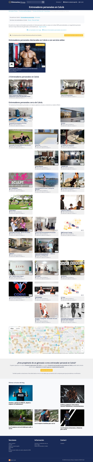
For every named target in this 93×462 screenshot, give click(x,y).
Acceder (82, 2)
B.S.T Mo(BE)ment (13, 188)
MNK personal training (66, 232)
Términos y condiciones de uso (41, 443)
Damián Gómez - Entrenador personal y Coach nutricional (23, 68)
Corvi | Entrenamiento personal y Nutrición (19, 297)
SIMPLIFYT (11, 253)
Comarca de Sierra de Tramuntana (41, 11)
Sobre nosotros (12, 443)
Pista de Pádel (35, 20)
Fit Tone (63, 297)
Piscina (29, 20)
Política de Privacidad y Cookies (41, 446)
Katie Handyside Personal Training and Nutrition (44, 189)
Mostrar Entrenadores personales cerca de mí (54, 30)
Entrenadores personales (27, 17)
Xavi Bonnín (64, 276)
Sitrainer (63, 123)
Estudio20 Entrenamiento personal (17, 123)
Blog (10, 448)
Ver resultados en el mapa (34, 30)
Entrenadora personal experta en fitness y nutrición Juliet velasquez (71, 319)
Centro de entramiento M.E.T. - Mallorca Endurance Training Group (45, 254)
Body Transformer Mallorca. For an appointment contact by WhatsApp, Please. (20, 96)
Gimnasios (37, 17)
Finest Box (37, 145)
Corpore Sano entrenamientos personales (45, 232)
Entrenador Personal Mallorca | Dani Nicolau (20, 145)
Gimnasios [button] (58, 2)
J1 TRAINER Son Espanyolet (67, 145)
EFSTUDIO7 (38, 276)
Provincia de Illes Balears (25, 11)
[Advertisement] (66, 56)
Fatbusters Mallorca (66, 210)
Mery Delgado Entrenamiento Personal (70, 188)
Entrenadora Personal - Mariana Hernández (19, 232)
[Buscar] (43, 2)
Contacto (62, 443)
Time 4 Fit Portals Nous (67, 95)
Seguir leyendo (42, 26)
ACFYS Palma (12, 210)
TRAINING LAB (64, 166)
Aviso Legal (37, 444)
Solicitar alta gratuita (46, 370)
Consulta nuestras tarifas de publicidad (74, 35)
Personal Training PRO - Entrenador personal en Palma (46, 319)
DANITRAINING (38, 297)
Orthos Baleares (39, 166)
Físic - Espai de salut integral (16, 276)
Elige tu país (13, 460)
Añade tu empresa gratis (70, 2)
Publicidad (11, 447)
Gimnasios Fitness (13, 11)
